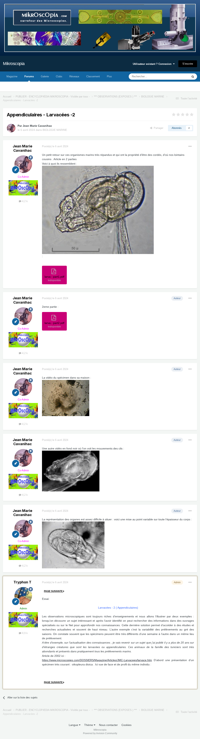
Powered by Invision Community (100, 733)
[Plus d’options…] (190, 146)
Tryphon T (22, 582)
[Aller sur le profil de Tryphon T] (23, 596)
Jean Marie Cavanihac (37, 125)
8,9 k (24, 633)
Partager (157, 128)
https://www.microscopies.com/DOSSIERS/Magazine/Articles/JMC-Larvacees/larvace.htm (97, 660)
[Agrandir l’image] (98, 209)
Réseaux (74, 76)
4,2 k (24, 201)
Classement (93, 76)
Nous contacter (108, 725)
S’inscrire (187, 63)
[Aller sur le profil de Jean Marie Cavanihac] (11, 128)
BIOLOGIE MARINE (55, 129)
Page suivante (53, 591)
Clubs (59, 76)
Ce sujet (178, 76)
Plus (109, 76)
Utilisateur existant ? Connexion (153, 63)
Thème (89, 725)
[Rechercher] (192, 76)
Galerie (45, 76)
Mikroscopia (14, 63)
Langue (74, 725)
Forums (29, 76)
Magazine (11, 76)
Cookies (126, 725)
